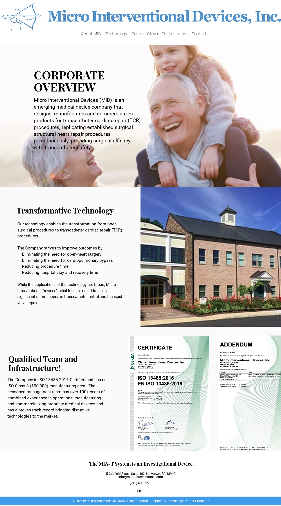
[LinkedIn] (139, 490)
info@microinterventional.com (140, 477)
